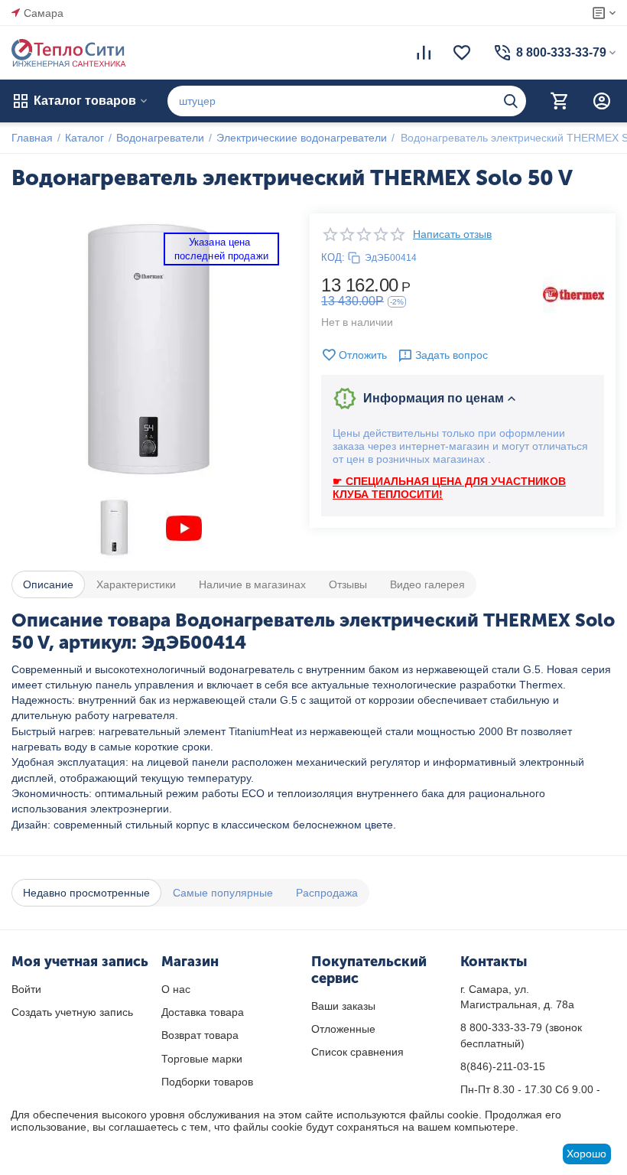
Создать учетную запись (72, 1012)
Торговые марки (201, 1059)
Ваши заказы (343, 1006)
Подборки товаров (207, 1082)
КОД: (333, 257)
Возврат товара (200, 1035)
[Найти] (511, 101)
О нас (175, 989)
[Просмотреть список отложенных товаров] (462, 52)
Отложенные (343, 1029)
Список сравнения (357, 1052)
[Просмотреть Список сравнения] (423, 52)
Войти (26, 989)
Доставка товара (202, 1012)
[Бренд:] (573, 294)
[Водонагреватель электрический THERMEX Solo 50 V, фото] (149, 351)
